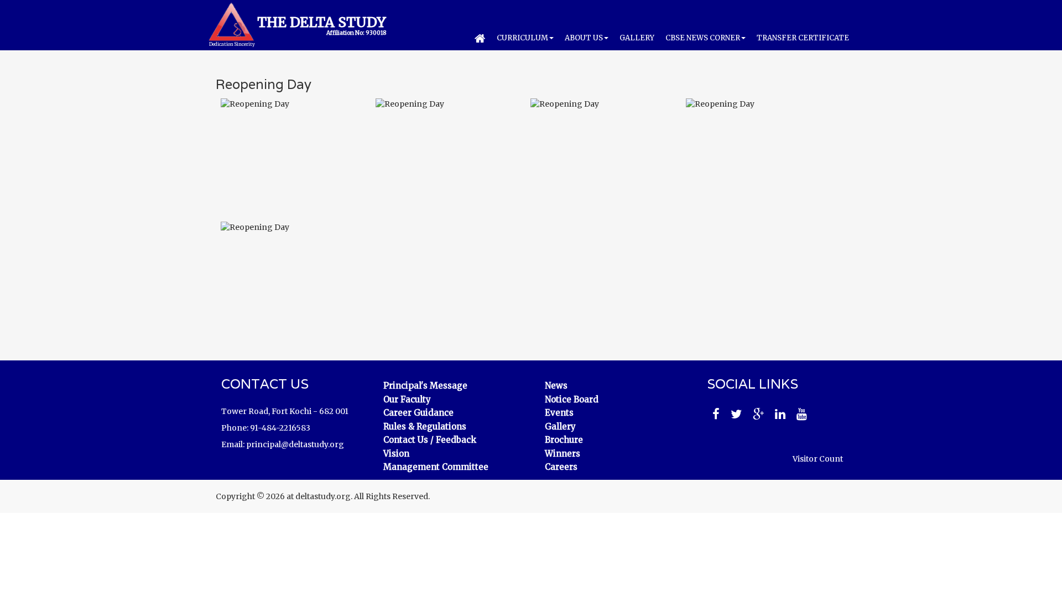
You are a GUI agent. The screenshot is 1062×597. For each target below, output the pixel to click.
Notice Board (571, 399)
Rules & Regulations (424, 426)
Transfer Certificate (803, 38)
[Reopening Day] (293, 152)
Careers (561, 467)
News (556, 385)
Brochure (564, 439)
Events (559, 412)
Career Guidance (418, 412)
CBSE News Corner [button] (702, 38)
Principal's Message (425, 385)
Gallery (637, 38)
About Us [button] (584, 38)
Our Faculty (407, 399)
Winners (562, 453)
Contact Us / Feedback (429, 439)
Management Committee (435, 467)
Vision (396, 453)
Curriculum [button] (522, 38)
